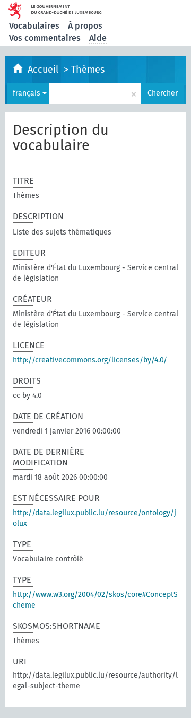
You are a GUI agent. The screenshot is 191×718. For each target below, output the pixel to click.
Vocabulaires (34, 26)
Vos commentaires (45, 38)
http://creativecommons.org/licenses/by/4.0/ (90, 360)
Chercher (162, 93)
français (27, 93)
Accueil (44, 69)
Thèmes (88, 69)
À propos (85, 26)
